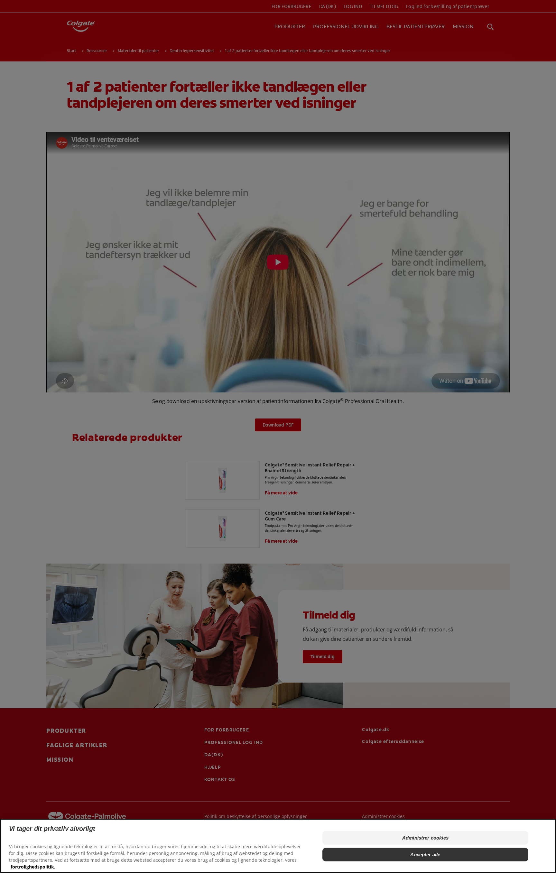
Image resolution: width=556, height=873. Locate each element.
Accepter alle (425, 854)
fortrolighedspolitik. (33, 867)
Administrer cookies (425, 838)
